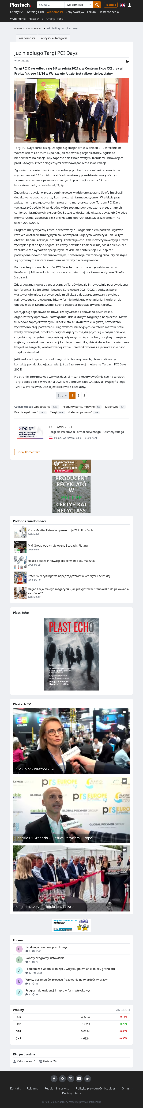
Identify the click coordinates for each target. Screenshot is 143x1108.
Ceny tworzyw (75, 12)
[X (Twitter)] (70, 1078)
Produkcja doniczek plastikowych (47, 947)
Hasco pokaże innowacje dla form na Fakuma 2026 (61, 561)
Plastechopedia (109, 12)
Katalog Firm (35, 12)
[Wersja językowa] (122, 4)
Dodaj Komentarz (28, 452)
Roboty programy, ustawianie (44, 958)
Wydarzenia (18, 19)
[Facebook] (54, 1078)
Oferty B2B (17, 12)
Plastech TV (36, 19)
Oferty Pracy (54, 19)
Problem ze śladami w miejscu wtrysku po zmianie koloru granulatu (70, 969)
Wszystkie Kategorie (54, 38)
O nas (125, 1088)
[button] (129, 4)
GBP (18, 1031)
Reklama (111, 4)
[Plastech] (20, 5)
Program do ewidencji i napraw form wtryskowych (58, 990)
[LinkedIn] (87, 1078)
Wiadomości (55, 12)
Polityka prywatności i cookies (95, 1088)
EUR (18, 1017)
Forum (91, 12)
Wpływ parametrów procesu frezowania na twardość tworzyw (66, 980)
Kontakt (15, 1088)
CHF (18, 1038)
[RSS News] (62, 1078)
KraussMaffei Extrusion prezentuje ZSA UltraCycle (60, 530)
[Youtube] (79, 1078)
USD (18, 1024)
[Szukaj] (97, 4)
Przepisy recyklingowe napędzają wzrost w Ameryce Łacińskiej (69, 576)
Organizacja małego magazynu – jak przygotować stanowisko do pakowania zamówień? (78, 591)
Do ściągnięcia (71, 1093)
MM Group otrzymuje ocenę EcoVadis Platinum (59, 545)
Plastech (19, 28)
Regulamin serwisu (57, 1088)
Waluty (18, 1010)
